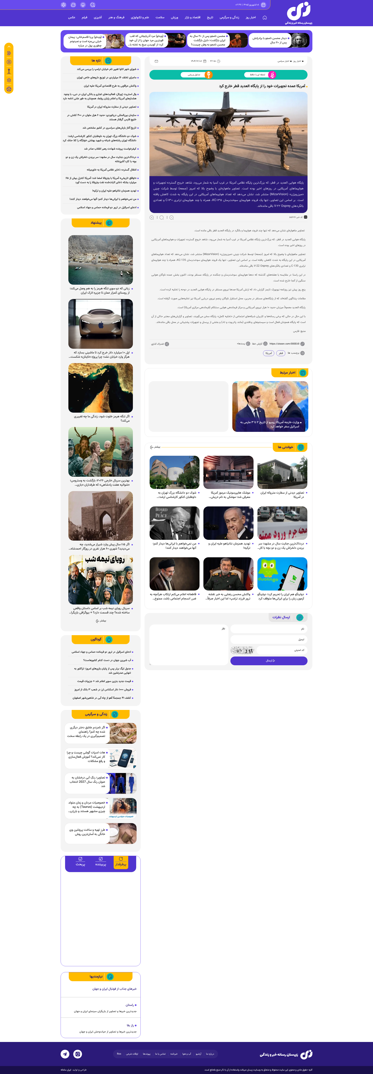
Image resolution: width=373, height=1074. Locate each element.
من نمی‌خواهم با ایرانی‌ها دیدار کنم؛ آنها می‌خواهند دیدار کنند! (174, 546)
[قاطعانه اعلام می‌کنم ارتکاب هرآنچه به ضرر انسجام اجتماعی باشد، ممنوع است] (175, 574)
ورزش (174, 17)
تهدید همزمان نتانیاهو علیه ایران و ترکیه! (229, 546)
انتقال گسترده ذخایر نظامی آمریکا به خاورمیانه (111, 170)
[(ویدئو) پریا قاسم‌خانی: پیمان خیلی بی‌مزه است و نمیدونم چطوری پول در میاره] (113, 41)
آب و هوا (186, 1054)
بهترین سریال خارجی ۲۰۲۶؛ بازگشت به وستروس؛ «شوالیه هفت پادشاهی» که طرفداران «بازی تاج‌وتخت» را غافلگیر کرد (100, 483)
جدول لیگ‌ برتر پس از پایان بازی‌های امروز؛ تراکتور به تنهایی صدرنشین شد (102, 671)
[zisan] (298, 13)
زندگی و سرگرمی (229, 17)
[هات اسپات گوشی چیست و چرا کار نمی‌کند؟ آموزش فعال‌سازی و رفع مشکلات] (121, 758)
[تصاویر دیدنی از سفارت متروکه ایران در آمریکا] (282, 472)
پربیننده (100, 864)
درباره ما (210, 1054)
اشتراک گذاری (157, 344)
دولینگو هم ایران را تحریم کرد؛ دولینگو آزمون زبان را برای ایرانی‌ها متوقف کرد (280, 596)
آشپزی (98, 17)
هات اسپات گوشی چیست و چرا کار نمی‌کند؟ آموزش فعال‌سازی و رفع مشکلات (86, 757)
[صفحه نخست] (265, 17)
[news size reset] (161, 217)
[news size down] (171, 217)
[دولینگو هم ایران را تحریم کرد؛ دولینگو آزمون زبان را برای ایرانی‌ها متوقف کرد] (282, 574)
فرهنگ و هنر (116, 17)
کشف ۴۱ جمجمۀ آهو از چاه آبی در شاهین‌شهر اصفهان (102, 698)
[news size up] (151, 217)
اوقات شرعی (132, 1054)
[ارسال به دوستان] (156, 61)
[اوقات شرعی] (83, 5)
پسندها (241, 343)
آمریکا (269, 353)
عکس (71, 17)
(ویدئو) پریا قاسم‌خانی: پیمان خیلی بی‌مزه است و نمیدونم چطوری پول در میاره (85, 41)
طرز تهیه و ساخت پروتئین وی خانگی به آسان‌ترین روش (87, 832)
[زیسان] (286, 1054)
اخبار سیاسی (283, 61)
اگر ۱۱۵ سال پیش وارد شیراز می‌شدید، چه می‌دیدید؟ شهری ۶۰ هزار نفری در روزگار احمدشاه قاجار (100, 547)
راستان (130, 1005)
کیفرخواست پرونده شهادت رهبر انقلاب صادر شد (110, 149)
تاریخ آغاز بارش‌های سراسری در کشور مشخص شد (109, 128)
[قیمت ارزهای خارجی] (9, 62)
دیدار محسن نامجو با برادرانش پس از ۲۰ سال (270, 40)
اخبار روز (251, 17)
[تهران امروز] (9, 71)
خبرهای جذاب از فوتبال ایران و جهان (114, 989)
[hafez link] (63, 5)
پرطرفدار (120, 864)
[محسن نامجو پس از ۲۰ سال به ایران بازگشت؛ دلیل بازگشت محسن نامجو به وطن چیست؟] (237, 40)
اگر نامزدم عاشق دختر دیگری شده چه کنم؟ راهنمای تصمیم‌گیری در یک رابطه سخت (86, 732)
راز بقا (130, 1025)
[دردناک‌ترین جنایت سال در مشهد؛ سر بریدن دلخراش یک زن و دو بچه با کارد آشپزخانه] (282, 523)
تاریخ (210, 17)
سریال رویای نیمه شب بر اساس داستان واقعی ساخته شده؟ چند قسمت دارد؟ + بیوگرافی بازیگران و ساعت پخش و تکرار (99, 610)
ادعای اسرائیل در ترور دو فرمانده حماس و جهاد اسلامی (106, 207)
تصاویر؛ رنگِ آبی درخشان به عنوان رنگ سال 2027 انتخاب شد (87, 782)
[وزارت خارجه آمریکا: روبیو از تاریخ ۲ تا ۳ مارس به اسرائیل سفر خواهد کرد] (270, 406)
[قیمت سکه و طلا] (9, 53)
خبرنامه (174, 1054)
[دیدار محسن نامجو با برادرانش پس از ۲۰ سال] (298, 40)
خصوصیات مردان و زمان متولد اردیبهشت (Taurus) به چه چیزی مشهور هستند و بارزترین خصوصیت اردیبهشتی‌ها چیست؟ (86, 807)
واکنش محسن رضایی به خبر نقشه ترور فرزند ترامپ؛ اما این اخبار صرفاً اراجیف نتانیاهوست (228, 596)
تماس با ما (160, 1054)
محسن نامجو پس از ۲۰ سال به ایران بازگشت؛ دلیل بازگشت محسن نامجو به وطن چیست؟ (207, 40)
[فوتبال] (9, 90)
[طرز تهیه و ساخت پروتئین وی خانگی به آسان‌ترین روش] (121, 833)
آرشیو (198, 1054)
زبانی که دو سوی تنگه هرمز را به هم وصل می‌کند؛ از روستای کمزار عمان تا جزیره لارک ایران (100, 291)
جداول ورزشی (194, 75)
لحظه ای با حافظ (257, 75)
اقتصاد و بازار (192, 17)
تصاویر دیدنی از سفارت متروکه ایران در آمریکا (282, 495)
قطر (281, 353)
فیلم (84, 17)
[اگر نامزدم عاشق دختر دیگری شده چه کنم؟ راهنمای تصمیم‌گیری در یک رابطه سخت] (121, 733)
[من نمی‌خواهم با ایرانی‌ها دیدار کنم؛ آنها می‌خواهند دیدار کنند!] (175, 523)
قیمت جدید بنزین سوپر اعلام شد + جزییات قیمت (104, 681)
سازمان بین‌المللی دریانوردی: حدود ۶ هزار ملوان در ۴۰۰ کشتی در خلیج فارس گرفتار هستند (101, 117)
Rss (119, 1054)
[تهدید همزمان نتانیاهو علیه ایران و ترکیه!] (228, 523)
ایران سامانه (66, 1070)
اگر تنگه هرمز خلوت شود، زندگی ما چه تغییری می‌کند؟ (102, 419)
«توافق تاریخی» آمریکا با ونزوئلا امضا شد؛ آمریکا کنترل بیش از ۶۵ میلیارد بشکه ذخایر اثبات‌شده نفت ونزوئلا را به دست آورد (101, 180)
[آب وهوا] (73, 5)
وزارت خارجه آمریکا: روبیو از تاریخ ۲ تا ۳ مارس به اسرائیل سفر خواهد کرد (269, 424)
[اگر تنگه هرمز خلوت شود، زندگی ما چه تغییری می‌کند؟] (100, 388)
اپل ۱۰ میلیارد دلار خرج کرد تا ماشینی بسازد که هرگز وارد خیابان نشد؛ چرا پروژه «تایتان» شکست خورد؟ (100, 355)
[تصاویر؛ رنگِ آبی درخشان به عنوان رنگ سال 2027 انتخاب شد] (121, 783)
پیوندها (146, 1054)
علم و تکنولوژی (140, 17)
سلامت (160, 17)
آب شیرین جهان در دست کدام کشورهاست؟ (107, 660)
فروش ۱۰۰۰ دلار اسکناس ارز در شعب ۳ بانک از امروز (102, 690)
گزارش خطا (257, 344)
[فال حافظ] (9, 80)
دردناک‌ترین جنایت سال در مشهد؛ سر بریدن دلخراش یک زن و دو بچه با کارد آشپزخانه (281, 546)
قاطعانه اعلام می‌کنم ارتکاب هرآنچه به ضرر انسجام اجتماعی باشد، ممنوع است (173, 596)
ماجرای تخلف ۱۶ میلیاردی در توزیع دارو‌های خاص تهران (106, 78)
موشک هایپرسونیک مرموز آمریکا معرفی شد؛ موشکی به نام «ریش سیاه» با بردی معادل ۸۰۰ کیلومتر (230, 495)
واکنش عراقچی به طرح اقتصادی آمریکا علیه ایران (110, 86)
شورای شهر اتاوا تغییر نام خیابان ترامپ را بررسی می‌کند (106, 69)
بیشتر (157, 447)
